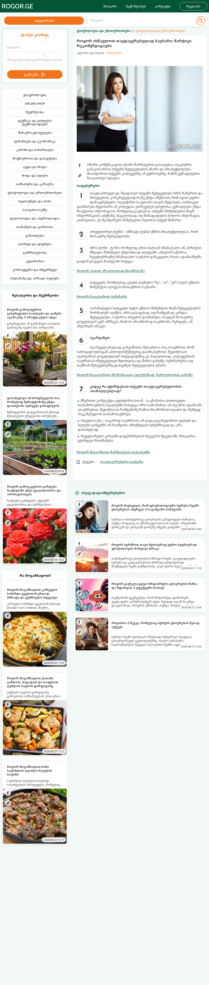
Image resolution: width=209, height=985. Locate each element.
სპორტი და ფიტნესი (34, 244)
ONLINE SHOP (35, 103)
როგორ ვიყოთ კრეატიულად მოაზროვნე (111, 271)
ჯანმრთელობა (35, 252)
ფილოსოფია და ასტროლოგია (35, 218)
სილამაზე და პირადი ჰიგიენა (34, 278)
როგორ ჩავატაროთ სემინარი (102, 296)
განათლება (35, 235)
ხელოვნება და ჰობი (34, 201)
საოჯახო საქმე (35, 210)
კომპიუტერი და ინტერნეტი (34, 270)
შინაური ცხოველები (35, 133)
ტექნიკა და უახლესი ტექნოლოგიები (35, 122)
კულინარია (35, 261)
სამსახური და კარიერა (35, 184)
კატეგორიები (44, 20)
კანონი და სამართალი (35, 150)
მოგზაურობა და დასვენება (35, 158)
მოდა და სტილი (35, 175)
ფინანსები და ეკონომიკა (35, 141)
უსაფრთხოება (35, 95)
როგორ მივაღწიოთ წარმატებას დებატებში (113, 452)
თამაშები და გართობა (34, 227)
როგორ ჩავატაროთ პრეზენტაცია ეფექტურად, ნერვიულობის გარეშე (135, 375)
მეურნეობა (35, 112)
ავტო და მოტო (35, 167)
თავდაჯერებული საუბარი (121, 461)
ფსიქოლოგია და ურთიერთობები (35, 192)
